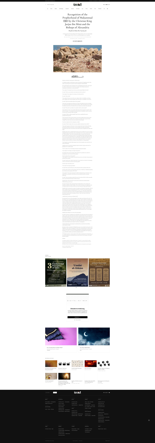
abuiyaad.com (91, 0)
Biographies (87, 426)
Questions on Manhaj (61, 405)
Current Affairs (107, 417)
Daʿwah (99, 399)
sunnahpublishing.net (107, 0)
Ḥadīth (73, 408)
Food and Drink (107, 420)
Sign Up (55, 392)
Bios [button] (95, 8)
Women (46, 426)
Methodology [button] (61, 8)
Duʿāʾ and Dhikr (87, 406)
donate (46, 0)
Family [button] (87, 8)
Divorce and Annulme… (61, 435)
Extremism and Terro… (101, 420)
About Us (105, 428)
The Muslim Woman (48, 428)
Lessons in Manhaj (61, 403)
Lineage (78, 428)
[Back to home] (77, 4)
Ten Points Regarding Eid (49, 380)
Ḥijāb (52, 428)
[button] (45, 4)
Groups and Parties (61, 411)
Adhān (86, 401)
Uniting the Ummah (61, 408)
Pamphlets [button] (99, 8)
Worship (86, 399)
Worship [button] (72, 8)
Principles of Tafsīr (74, 403)
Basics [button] (51, 8)
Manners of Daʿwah (101, 403)
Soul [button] (82, 8)
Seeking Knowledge (88, 411)
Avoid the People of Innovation (76, 368)
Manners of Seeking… (88, 415)
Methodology (60, 399)
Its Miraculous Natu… (75, 401)
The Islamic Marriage (61, 430)
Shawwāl (89, 408)
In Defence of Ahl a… (61, 401)
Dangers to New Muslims (48, 403)
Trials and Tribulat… (61, 406)
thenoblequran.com (52, 0)
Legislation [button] (67, 8)
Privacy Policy (80, 440)
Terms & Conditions (75, 440)
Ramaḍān (86, 408)
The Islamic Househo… (61, 433)
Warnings (52, 409)
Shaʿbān (93, 406)
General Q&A (93, 415)
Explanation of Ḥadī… (75, 415)
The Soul (49, 409)
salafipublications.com (101, 0)
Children (73, 426)
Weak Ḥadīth (80, 415)
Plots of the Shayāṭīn (88, 368)
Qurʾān (73, 399)
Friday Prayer (93, 405)
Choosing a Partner (61, 428)
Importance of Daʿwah (101, 401)
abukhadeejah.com (95, 0)
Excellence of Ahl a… (75, 410)
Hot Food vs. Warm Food (62, 368)
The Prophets (87, 428)
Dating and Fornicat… (101, 418)
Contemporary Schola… (88, 430)
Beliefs (46, 399)
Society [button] (91, 8)
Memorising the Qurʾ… (75, 405)
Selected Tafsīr (81, 405)
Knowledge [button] (77, 8)
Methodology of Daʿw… (101, 405)
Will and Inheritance (74, 430)
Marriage (59, 426)
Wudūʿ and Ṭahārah (90, 401)
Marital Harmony (67, 430)
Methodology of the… (61, 409)
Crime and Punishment (101, 417)
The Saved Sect (67, 401)
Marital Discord (68, 433)
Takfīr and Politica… (67, 411)
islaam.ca (48, 0)
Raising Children (74, 428)
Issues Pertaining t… (88, 405)
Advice (46, 409)
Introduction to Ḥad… (75, 412)
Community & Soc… (101, 415)
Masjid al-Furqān (100, 428)
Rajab (91, 406)
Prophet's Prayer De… (88, 403)
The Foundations (47, 401)
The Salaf (90, 428)
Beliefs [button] (56, 8)
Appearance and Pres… (101, 412)
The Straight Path (53, 401)
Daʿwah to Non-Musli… (101, 406)
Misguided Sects (67, 409)
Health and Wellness (101, 421)
